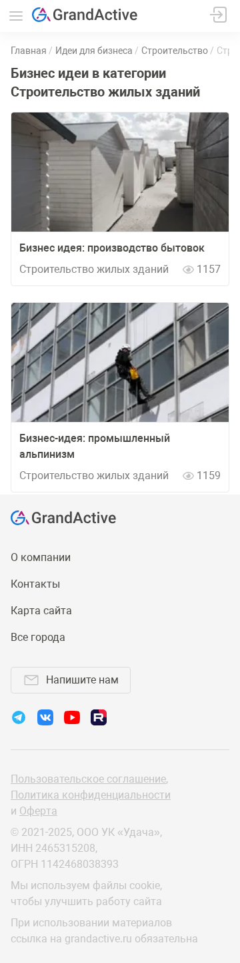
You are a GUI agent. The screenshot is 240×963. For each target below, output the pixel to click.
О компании (41, 557)
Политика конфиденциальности (91, 795)
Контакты (35, 584)
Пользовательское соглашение (88, 779)
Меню (16, 16)
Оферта (38, 811)
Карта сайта (41, 610)
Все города (38, 637)
